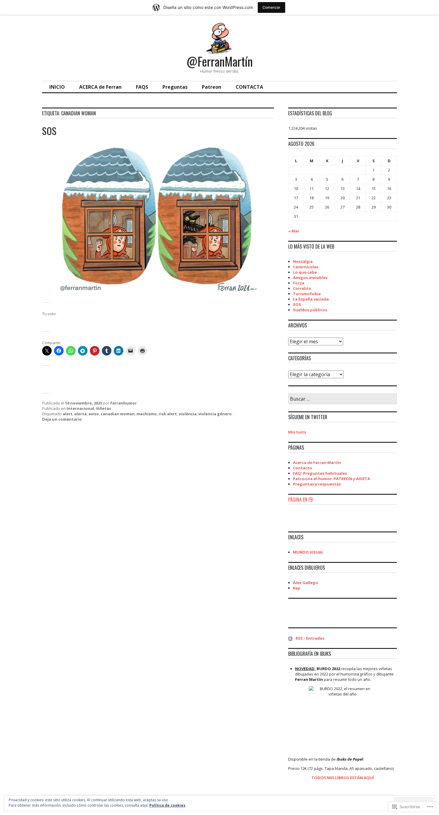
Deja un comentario (62, 419)
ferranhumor (123, 403)
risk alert (168, 413)
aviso (93, 413)
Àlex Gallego (305, 582)
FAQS (142, 87)
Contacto (302, 468)
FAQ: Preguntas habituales (320, 473)
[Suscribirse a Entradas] (290, 638)
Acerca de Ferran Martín (317, 462)
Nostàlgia (303, 261)
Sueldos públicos (310, 309)
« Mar (293, 231)
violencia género (215, 413)
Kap (296, 588)
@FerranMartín (220, 61)
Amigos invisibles (310, 277)
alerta (80, 413)
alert (68, 413)
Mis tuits (297, 432)
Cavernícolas (305, 266)
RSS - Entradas (310, 638)
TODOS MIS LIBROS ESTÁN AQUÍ (342, 777)
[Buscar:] (342, 399)
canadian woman (118, 413)
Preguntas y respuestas (317, 484)
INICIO (57, 87)
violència (188, 413)
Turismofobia (307, 293)
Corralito (302, 288)
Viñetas (103, 408)
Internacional (80, 408)
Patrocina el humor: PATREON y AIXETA (331, 478)
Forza (298, 283)
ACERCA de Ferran (100, 87)
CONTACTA (249, 87)
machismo (146, 413)
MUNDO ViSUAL (308, 552)
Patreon (211, 87)
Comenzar (271, 7)
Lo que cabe (305, 272)
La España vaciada (311, 299)
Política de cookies (167, 805)
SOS (49, 131)
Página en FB (300, 499)
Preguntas (175, 87)
